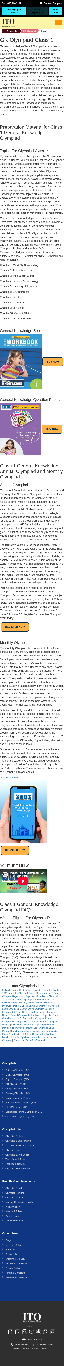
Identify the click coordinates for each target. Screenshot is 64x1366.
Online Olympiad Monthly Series (18, 1002)
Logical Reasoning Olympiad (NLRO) (24, 1111)
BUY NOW (53, 361)
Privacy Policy (12, 1268)
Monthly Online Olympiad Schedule (37, 1008)
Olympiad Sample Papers (24, 1024)
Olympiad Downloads (26, 1027)
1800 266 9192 (13, 3)
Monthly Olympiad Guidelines (25, 1030)
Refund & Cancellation (16, 1263)
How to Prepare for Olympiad (20, 1145)
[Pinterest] (38, 1332)
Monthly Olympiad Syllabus (15, 1037)
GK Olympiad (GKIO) (16, 1084)
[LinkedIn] (17, 1332)
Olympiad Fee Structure (17, 1168)
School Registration (37, 11)
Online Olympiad (21, 999)
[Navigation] (58, 22)
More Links (55, 11)
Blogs (8, 1240)
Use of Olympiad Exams (34, 1021)
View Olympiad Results (14, 11)
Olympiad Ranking (14, 1192)
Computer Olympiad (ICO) (18, 1088)
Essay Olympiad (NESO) (18, 1097)
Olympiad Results (14, 1188)
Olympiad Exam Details (17, 1154)
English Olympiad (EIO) (17, 1079)
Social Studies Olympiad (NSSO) (22, 1102)
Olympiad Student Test (42, 999)
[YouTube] (31, 1332)
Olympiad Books (13, 1149)
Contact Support (53, 3)
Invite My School (13, 1244)
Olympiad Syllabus (15, 1136)
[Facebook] (10, 1332)
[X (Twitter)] (45, 1332)
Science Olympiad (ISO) (17, 1070)
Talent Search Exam (15, 1159)
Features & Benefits (15, 1163)
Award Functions (13, 1216)
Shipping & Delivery (15, 1258)
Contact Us (11, 1254)
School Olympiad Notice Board (26, 1015)
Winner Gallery (13, 1206)
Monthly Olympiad (9, 777)
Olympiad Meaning (11, 1021)
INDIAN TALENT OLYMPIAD (35, 1348)
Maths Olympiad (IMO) (17, 1074)
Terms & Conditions (15, 1272)
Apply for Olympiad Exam (21, 993)
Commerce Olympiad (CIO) (19, 1116)
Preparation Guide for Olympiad (29, 1040)
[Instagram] (24, 1332)
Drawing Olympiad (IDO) (18, 1093)
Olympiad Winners (14, 1197)
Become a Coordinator (16, 1277)
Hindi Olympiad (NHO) (16, 1107)
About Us (10, 1249)
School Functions (14, 1220)
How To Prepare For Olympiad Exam (33, 1018)
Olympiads (11, 30)
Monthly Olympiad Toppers (19, 1202)
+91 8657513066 (44, 1344)
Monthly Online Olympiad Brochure (30, 1005)
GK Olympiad (29, 30)
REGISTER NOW (15, 627)
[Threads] (52, 1332)
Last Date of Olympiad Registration (37, 1034)
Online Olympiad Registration (16, 990)
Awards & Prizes (14, 1211)
